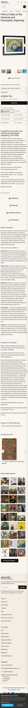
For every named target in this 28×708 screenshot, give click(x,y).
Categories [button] (5, 11)
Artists (13, 425)
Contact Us (4, 662)
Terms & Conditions (6, 643)
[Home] (6, 2)
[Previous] (2, 45)
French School (19, 425)
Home (3, 425)
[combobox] (12, 6)
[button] (14, 702)
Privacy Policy (5, 633)
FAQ (2, 630)
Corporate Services (6, 614)
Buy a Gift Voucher (6, 621)
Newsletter (4, 652)
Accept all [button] (7, 705)
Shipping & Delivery (6, 640)
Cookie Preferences (6, 656)
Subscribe (22, 587)
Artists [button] (11, 11)
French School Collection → (9, 560)
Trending (3, 608)
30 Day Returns (20, 183)
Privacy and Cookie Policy (16, 700)
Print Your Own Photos (7, 617)
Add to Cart (14, 103)
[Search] (24, 6)
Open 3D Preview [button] (15, 78)
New (2, 611)
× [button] (26, 694)
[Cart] (21, 2)
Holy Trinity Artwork (5, 192)
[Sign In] (25, 2)
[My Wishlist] (18, 2)
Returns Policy (5, 636)
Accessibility (4, 627)
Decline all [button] (20, 705)
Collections (18, 11)
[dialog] (14, 700)
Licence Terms (5, 646)
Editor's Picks (4, 605)
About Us (3, 598)
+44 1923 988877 (8, 665)
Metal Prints (4, 649)
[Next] (25, 45)
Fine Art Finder (8, 425)
